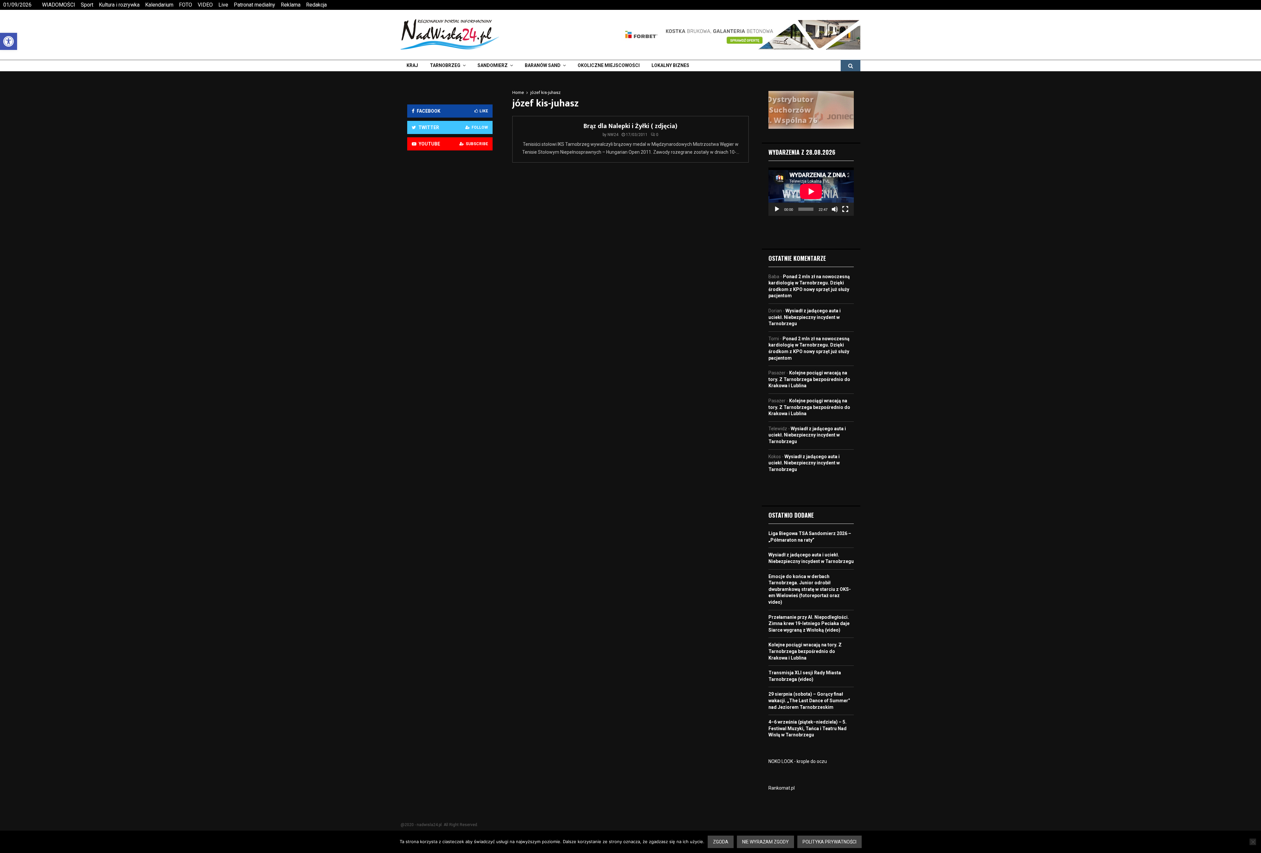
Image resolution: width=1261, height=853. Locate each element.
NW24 (613, 134)
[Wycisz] (834, 209)
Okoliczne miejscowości (609, 65)
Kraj (412, 65)
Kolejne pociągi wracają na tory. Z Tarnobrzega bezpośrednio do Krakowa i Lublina (809, 379)
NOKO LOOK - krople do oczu (797, 761)
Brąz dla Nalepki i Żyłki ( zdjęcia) (630, 126)
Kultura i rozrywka (119, 5)
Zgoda (720, 841)
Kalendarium (159, 5)
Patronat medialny (254, 5)
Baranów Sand (543, 65)
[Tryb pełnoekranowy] (845, 209)
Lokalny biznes (670, 65)
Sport (87, 5)
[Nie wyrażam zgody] (1253, 842)
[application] (811, 191)
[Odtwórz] (777, 209)
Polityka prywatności (829, 841)
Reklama (290, 5)
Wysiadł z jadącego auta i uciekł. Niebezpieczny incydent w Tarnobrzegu (804, 317)
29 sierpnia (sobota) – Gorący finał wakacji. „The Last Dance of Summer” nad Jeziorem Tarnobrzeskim (809, 700)
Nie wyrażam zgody (765, 841)
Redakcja (316, 5)
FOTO (185, 5)
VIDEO (205, 5)
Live (223, 5)
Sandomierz (492, 65)
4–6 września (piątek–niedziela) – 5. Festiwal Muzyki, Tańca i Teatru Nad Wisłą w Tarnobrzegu (807, 728)
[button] (8, 41)
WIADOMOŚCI (58, 5)
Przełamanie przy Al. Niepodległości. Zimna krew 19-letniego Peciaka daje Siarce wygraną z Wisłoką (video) (809, 624)
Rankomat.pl (781, 788)
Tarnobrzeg (445, 65)
